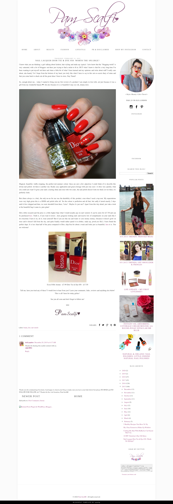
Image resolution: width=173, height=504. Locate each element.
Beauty (50, 50)
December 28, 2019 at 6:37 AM (45, 342)
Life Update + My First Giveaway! (136, 290)
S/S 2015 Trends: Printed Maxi (136, 237)
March (126, 418)
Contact (146, 50)
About (37, 50)
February (127, 421)
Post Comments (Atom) (36, 400)
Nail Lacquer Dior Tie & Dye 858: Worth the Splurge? (137, 440)
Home (24, 50)
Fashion (65, 50)
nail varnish (34, 328)
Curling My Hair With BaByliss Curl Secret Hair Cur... (138, 432)
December (127, 389)
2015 (124, 386)
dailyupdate (29, 342)
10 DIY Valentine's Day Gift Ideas (134, 436)
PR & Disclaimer (100, 50)
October (127, 396)
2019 (124, 374)
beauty (25, 328)
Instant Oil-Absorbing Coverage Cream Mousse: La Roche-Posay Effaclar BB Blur (136, 327)
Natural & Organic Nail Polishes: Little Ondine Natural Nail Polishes (136, 356)
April (126, 415)
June (126, 408)
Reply (27, 351)
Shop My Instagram (125, 50)
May (126, 412)
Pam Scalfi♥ (82, 497)
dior (29, 328)
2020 (124, 370)
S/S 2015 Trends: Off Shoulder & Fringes (136, 263)
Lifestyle (80, 50)
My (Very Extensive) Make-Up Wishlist (137, 427)
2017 (124, 380)
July (125, 405)
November (128, 392)
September (128, 399)
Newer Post (31, 396)
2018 (124, 377)
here (30, 215)
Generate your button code (129, 474)
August (126, 402)
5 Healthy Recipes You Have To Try (135, 424)
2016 (124, 383)
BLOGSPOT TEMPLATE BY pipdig (86, 502)
